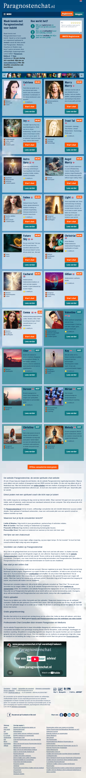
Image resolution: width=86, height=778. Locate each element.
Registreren (67, 13)
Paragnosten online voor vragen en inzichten (60, 727)
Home (5, 727)
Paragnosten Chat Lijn (53, 751)
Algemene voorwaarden (42, 688)
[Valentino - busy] (74, 75)
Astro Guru (26, 160)
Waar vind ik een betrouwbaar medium (25, 749)
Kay (67, 351)
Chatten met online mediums (22, 755)
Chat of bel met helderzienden (22, 762)
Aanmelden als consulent (26, 688)
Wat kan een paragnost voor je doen (24, 747)
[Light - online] (44, 75)
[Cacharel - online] (59, 75)
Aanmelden (7, 743)
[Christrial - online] (54, 75)
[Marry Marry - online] (14, 75)
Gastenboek (7, 737)
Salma (27, 197)
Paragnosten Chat (19, 737)
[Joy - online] (19, 75)
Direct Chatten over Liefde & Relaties (24, 757)
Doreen (27, 389)
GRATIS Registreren (70, 36)
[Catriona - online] (9, 75)
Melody (69, 427)
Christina (28, 427)
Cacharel (28, 274)
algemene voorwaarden (19, 706)
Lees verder (30, 111)
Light (68, 197)
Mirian (69, 389)
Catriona (28, 82)
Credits (6, 733)
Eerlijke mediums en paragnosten (23, 735)
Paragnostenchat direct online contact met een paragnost (63, 768)
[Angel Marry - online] (34, 75)
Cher (26, 351)
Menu (9, 14)
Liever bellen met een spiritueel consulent (26, 733)
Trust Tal (70, 121)
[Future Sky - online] (49, 75)
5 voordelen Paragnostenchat (55, 762)
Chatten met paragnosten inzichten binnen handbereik (63, 753)
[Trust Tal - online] (24, 75)
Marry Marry (68, 84)
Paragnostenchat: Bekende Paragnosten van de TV (62, 745)
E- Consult (7, 735)
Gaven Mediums (51, 735)
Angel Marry (68, 160)
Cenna (27, 312)
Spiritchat (16, 766)
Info (5, 739)
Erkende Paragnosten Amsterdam (56, 747)
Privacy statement (9, 690)
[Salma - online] (39, 75)
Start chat (29, 106)
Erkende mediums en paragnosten (57, 733)
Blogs (5, 741)
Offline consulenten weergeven (43, 466)
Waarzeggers (17, 772)
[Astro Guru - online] (29, 75)
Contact (14, 688)
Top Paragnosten (51, 739)
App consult (50, 737)
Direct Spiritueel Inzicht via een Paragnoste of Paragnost (63, 757)
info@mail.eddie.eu (14, 692)
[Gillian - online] (64, 75)
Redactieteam (17, 731)
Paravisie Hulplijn (18, 764)
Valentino (70, 312)
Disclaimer (7, 688)
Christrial (70, 236)
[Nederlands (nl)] (80, 1)
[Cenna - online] (69, 75)
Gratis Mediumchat (52, 749)
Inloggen (78, 14)
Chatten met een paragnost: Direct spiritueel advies (62, 760)
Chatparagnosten (51, 755)
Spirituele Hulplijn (18, 774)
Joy (25, 121)
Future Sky (27, 237)
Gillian (68, 274)
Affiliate (6, 745)
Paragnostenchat (72, 636)
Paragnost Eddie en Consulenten (23, 760)
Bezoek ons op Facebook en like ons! (23, 715)
